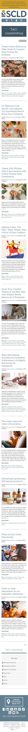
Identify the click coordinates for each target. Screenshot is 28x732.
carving (9, 633)
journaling (18, 467)
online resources (9, 96)
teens (3, 158)
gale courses (12, 409)
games (17, 409)
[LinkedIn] (10, 713)
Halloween (23, 633)
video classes (8, 217)
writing (6, 279)
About (22, 722)
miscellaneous (9, 578)
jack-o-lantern (5, 635)
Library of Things (20, 343)
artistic (7, 276)
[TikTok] (23, 710)
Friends (18, 724)
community (11, 155)
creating (13, 465)
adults (5, 155)
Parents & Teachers (10, 669)
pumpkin (13, 635)
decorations (23, 214)
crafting (18, 93)
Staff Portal (11, 727)
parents (18, 157)
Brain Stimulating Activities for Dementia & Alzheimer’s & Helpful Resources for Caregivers (13, 360)
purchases (15, 578)
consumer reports (8, 93)
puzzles (8, 411)
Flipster (22, 94)
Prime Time (7, 673)
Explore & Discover (10, 662)
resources (16, 96)
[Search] (21, 20)
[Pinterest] (20, 710)
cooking (14, 93)
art (8, 155)
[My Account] (16, 20)
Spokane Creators (22, 345)
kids (15, 157)
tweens (6, 158)
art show (11, 340)
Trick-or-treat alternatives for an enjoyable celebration (12, 591)
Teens (5, 680)
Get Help (23, 40)
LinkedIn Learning (5, 345)
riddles (16, 411)
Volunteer (17, 727)
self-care (21, 411)
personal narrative (17, 277)
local (11, 345)
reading (22, 157)
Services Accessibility (15, 726)
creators (14, 342)
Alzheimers (10, 406)
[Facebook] (4, 710)
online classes (14, 215)
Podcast (22, 467)
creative (22, 340)
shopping (21, 96)
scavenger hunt (22, 635)
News (7, 57)
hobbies (12, 157)
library (11, 577)
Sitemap (23, 726)
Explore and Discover (11, 117)
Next (25, 644)
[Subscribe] (18, 713)
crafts (13, 214)
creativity (4, 157)
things (20, 578)
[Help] (11, 20)
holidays (3, 96)
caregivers (4, 408)
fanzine (21, 276)
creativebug (23, 93)
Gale (7, 409)
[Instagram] (8, 710)
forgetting (4, 409)
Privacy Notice (6, 726)
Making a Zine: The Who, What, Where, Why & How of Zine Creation (14, 230)
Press (23, 724)
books (15, 340)
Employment (6, 724)
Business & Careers (10, 666)
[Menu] (7, 20)
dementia (15, 408)
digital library (9, 94)
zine (10, 279)
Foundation (13, 724)
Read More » (5, 90)
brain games (19, 406)
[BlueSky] (14, 713)
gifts (3, 215)
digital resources (16, 94)
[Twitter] (12, 710)
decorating (4, 94)
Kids (5, 676)
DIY (22, 523)
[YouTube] (16, 710)
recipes (16, 635)
